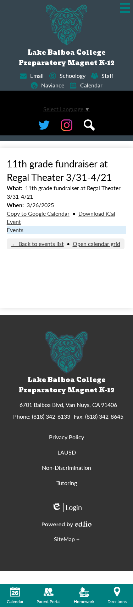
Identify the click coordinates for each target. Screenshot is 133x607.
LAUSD (66, 452)
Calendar (91, 85)
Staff (107, 75)
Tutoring (66, 483)
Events (15, 230)
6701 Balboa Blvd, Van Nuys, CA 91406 (68, 405)
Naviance (52, 85)
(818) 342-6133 (51, 416)
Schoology (72, 75)
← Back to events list (37, 244)
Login (66, 507)
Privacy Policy (66, 437)
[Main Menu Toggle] (125, 8)
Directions (117, 601)
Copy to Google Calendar (38, 213)
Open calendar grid (96, 244)
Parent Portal (49, 601)
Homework (84, 601)
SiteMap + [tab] (66, 539)
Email (37, 75)
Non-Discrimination (66, 467)
